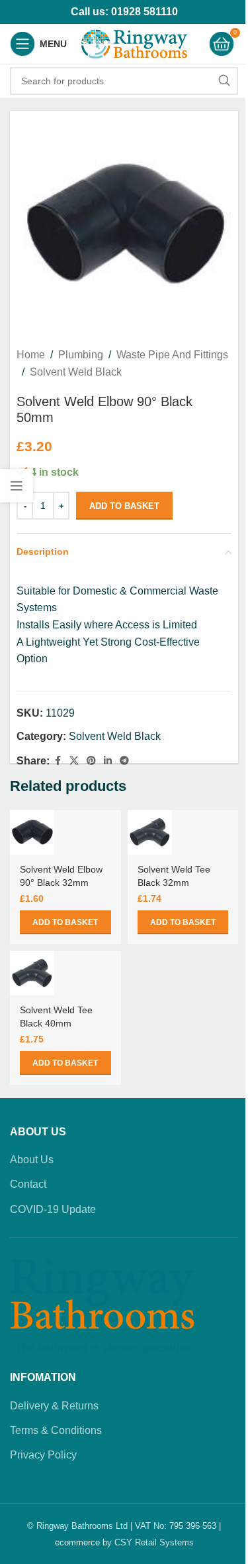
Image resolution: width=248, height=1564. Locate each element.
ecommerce (77, 1542)
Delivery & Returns (54, 1405)
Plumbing (80, 354)
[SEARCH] (224, 81)
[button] (65, 922)
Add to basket (124, 506)
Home (31, 354)
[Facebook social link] (57, 761)
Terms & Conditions (56, 1430)
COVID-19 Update (53, 1209)
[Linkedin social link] (108, 761)
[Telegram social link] (124, 761)
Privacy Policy (43, 1454)
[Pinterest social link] (91, 761)
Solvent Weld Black (76, 372)
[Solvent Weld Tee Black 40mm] (32, 973)
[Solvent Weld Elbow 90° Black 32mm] (32, 832)
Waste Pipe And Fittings (172, 354)
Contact (28, 1184)
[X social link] (74, 761)
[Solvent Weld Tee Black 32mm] (150, 832)
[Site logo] (134, 42)
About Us (32, 1159)
